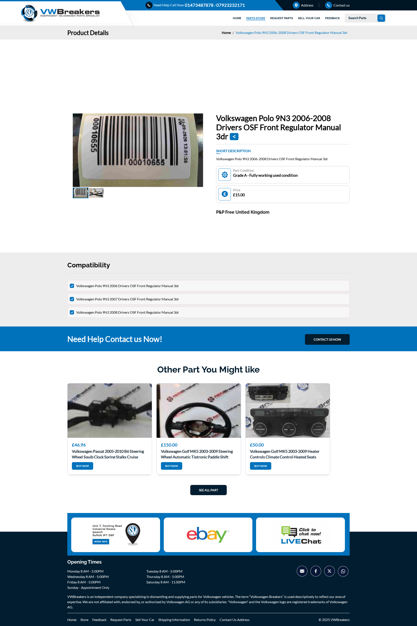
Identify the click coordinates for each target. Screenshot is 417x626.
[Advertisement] (208, 72)
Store (84, 620)
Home (227, 32)
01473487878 (199, 5)
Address (306, 5)
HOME (237, 18)
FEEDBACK (332, 18)
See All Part (208, 490)
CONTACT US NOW (327, 339)
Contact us (341, 5)
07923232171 (230, 5)
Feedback (99, 620)
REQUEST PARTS (281, 18)
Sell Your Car (144, 620)
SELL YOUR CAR (309, 18)
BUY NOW (82, 466)
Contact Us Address (235, 620)
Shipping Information (174, 620)
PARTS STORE (255, 18)
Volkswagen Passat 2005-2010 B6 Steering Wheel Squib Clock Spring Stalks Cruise (108, 453)
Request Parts (120, 620)
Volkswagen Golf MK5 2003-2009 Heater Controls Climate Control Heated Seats (284, 453)
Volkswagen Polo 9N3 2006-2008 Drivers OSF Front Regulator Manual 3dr (292, 32)
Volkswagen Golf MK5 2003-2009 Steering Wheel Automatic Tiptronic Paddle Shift (197, 453)
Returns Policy (205, 620)
